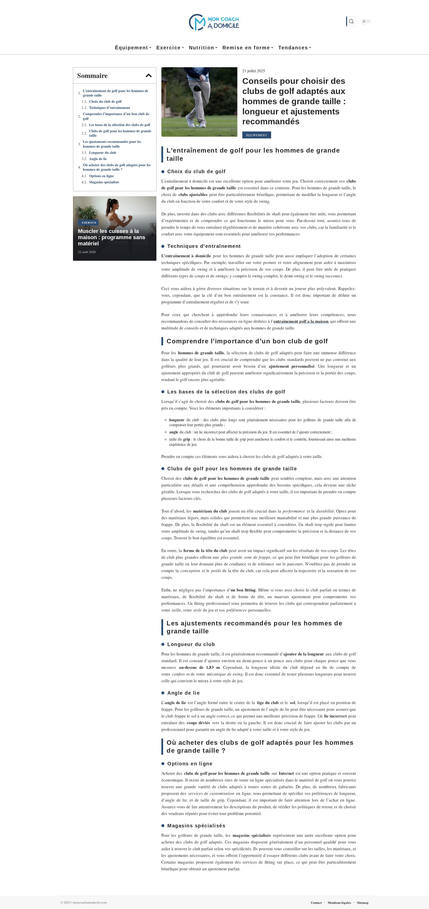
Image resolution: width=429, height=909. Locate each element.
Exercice (89, 222)
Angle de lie (98, 159)
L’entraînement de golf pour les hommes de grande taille (115, 93)
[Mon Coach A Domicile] (214, 21)
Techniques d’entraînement (109, 107)
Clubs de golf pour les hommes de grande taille (120, 133)
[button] (148, 75)
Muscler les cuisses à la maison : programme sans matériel (111, 237)
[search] (351, 21)
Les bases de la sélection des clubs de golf (119, 125)
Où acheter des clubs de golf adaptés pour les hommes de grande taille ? (116, 167)
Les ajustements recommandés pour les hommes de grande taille (112, 143)
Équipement (256, 135)
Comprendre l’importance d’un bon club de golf (116, 116)
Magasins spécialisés (104, 182)
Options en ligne (101, 176)
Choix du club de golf (105, 101)
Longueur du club (102, 152)
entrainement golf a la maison (301, 321)
